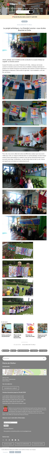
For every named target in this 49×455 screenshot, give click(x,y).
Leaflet (45, 374)
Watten (14, 4)
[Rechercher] (31, 12)
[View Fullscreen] (4, 371)
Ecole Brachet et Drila (24, 24)
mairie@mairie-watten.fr (10, 388)
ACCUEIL (24, 21)
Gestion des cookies (38, 443)
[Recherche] (43, 358)
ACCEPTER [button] (18, 452)
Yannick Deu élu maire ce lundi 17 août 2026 (25, 17)
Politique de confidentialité (22, 443)
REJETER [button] (12, 452)
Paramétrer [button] (5, 452)
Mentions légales (8, 443)
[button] (24, 372)
